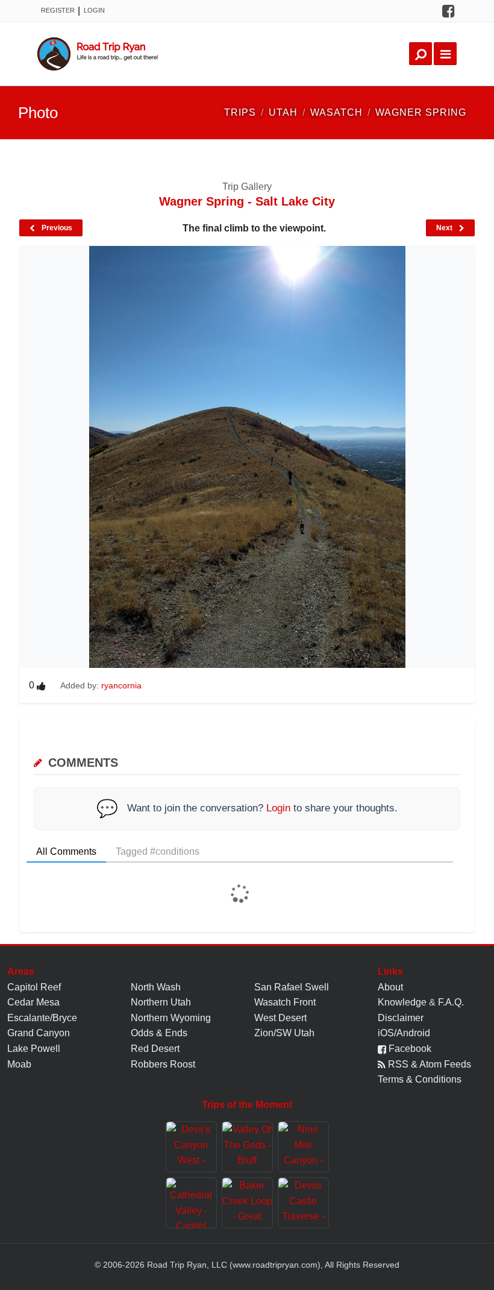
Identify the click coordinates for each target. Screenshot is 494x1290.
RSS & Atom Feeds (428, 1064)
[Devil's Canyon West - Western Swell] (191, 1146)
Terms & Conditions (419, 1079)
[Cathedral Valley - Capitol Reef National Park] (191, 1203)
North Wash (156, 987)
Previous (56, 228)
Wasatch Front (285, 1002)
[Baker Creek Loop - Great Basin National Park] (247, 1203)
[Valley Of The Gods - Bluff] (247, 1146)
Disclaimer (401, 1018)
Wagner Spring (420, 112)
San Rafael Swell (291, 987)
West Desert (280, 1018)
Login (94, 10)
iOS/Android (404, 1033)
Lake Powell (33, 1048)
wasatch (336, 112)
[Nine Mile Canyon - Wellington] (303, 1146)
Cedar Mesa (33, 1002)
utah (283, 112)
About (390, 987)
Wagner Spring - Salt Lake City (247, 201)
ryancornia (121, 685)
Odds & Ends (159, 1033)
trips (240, 112)
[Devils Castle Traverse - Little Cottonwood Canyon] (303, 1203)
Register (58, 10)
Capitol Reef (34, 987)
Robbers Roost (163, 1064)
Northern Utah (161, 1002)
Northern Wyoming (171, 1018)
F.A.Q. (451, 1002)
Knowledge (402, 1002)
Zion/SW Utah (284, 1033)
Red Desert (155, 1048)
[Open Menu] (445, 53)
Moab (19, 1064)
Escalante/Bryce (42, 1018)
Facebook (408, 1048)
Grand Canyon (38, 1033)
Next (445, 228)
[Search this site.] (420, 53)
